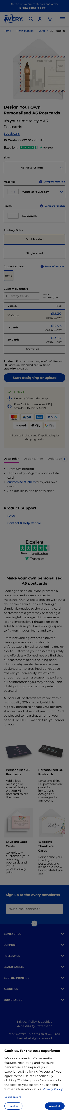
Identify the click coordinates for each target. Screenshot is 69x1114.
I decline (13, 1106)
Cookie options (12, 1096)
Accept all (55, 1106)
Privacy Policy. (53, 1089)
